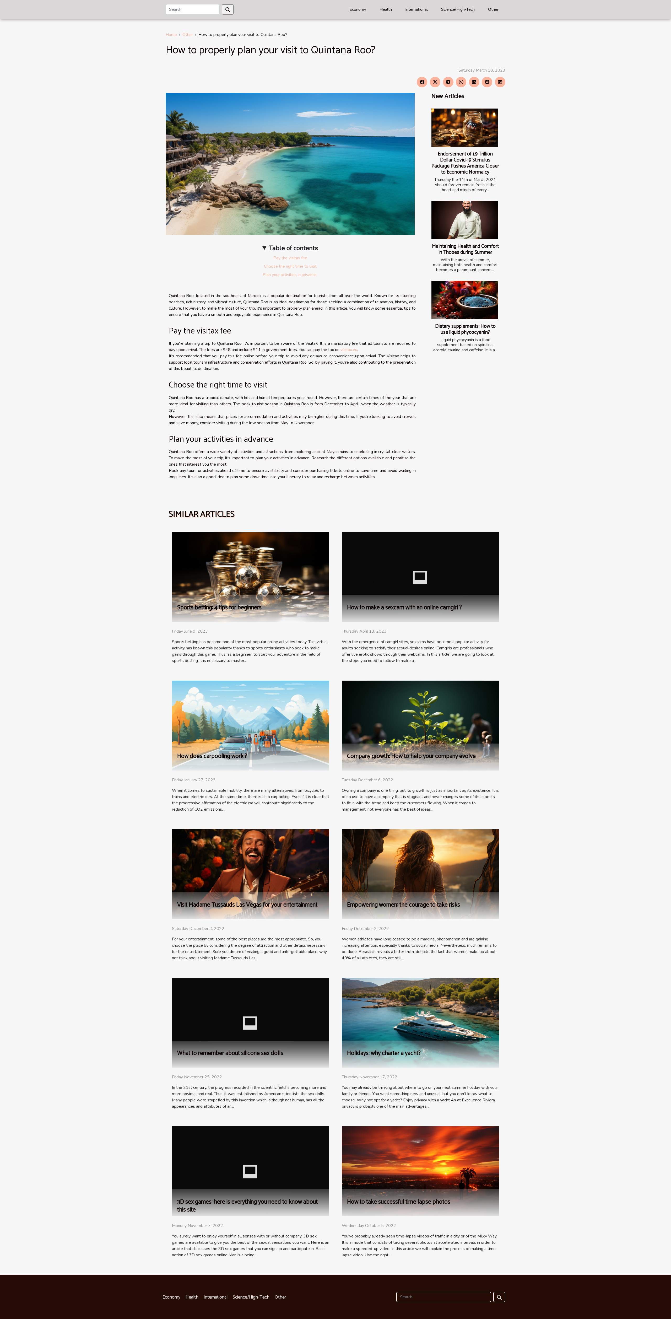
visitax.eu (348, 350)
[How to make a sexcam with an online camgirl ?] (420, 577)
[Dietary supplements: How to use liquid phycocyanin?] (464, 300)
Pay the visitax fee (290, 258)
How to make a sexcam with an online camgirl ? (404, 607)
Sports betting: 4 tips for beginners (219, 607)
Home (171, 34)
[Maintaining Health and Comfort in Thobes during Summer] (464, 220)
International (416, 9)
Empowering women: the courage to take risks (403, 905)
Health (386, 9)
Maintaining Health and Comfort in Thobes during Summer (465, 249)
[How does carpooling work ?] (250, 725)
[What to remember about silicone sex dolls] (250, 1022)
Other (493, 9)
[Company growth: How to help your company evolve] (420, 725)
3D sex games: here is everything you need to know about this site (247, 1206)
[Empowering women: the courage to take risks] (420, 874)
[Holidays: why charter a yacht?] (420, 1022)
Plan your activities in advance (290, 275)
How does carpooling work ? (212, 756)
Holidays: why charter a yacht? (384, 1053)
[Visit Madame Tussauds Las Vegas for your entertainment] (250, 874)
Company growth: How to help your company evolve (411, 756)
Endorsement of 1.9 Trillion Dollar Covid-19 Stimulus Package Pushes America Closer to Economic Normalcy (465, 163)
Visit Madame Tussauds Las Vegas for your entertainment (247, 905)
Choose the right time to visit (290, 266)
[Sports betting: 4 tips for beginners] (250, 577)
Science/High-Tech (458, 9)
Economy (357, 9)
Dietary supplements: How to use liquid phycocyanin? (465, 329)
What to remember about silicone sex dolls (230, 1053)
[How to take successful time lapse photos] (420, 1171)
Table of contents (293, 248)
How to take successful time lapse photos (398, 1202)
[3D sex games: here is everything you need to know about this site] (250, 1171)
